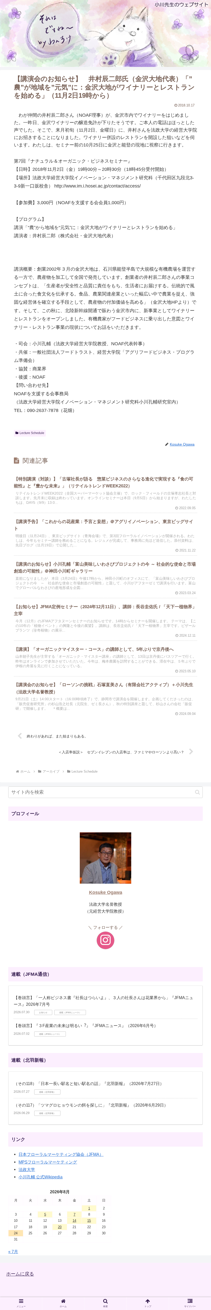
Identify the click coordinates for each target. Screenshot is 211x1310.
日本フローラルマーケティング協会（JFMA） (61, 1154)
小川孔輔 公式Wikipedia (41, 1177)
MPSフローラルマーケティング (48, 1162)
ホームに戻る (20, 1274)
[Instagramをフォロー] (105, 940)
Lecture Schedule (32, 433)
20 (59, 1227)
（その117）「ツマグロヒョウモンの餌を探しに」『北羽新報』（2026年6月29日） (91, 1105)
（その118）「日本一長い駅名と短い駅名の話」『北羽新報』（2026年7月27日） (89, 1083)
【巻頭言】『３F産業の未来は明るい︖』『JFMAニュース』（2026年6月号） (86, 1025)
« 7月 (13, 1251)
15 (89, 1221)
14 (74, 1221)
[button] (197, 792)
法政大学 (27, 1169)
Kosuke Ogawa (105, 892)
